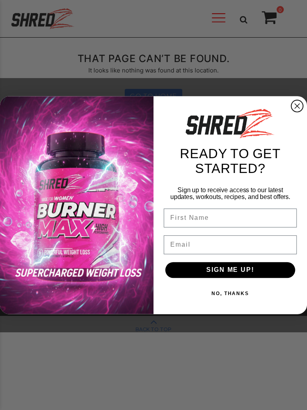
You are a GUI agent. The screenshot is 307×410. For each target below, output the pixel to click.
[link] (230, 124)
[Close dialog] (297, 106)
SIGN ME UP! (230, 269)
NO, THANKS (230, 293)
